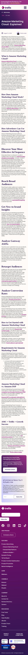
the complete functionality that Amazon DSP (13, 391)
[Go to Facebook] (2, 525)
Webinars (4, 574)
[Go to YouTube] (19, 525)
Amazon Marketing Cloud (8, 61)
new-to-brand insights (13, 224)
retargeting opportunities (9, 281)
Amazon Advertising (12, 108)
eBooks (3, 620)
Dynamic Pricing (6, 555)
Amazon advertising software (16, 446)
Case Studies (5, 618)
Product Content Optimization (10, 561)
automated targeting (18, 200)
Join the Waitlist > (15, 3)
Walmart (3, 585)
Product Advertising (7, 544)
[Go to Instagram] (8, 525)
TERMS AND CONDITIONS (19, 634)
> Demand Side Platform (9, 549)
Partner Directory (6, 601)
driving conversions (15, 299)
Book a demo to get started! (14, 343)
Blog (2, 615)
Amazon (3, 582)
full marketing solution (12, 436)
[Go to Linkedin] (14, 525)
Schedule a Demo (10, 469)
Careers (3, 604)
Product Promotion (7, 563)
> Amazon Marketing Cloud (10, 547)
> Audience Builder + (8, 552)
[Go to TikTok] (25, 525)
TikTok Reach (5, 558)
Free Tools (4, 612)
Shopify (3, 588)
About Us (4, 596)
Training (3, 626)
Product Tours (5, 623)
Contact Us (4, 599)
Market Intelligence (7, 566)
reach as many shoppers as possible (13, 157)
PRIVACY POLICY (6, 634)
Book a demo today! (16, 452)
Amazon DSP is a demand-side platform (13, 397)
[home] (6, 7)
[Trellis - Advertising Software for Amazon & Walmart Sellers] (14, 508)
